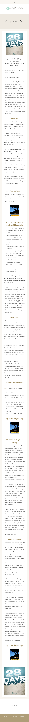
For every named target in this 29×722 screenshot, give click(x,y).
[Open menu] (14, 2)
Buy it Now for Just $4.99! (14, 191)
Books (10, 702)
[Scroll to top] (23, 702)
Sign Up (14, 705)
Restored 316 (18, 718)
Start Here (17, 702)
